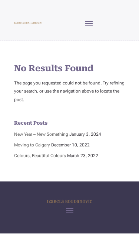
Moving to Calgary (32, 145)
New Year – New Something (41, 134)
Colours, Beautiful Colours (40, 155)
